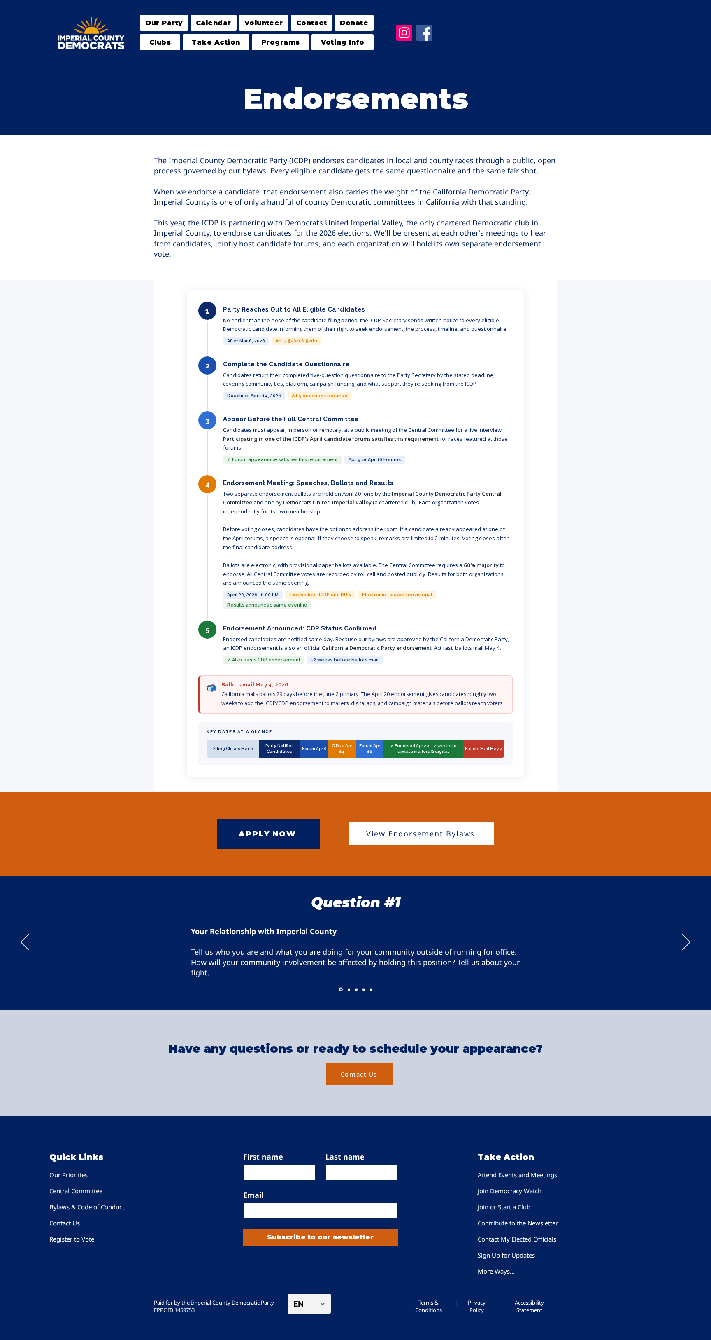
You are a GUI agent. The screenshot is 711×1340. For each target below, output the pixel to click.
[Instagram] (404, 33)
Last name (345, 1156)
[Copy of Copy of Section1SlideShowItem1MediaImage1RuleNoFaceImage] (356, 989)
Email (253, 1194)
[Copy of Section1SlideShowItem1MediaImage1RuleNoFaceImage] (349, 989)
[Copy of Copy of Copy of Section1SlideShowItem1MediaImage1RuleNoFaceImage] (363, 989)
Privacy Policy (477, 1306)
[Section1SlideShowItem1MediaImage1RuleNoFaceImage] (341, 989)
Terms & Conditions (428, 1306)
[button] (160, 42)
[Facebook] (424, 33)
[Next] (686, 942)
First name (263, 1156)
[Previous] (25, 942)
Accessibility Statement (529, 1306)
